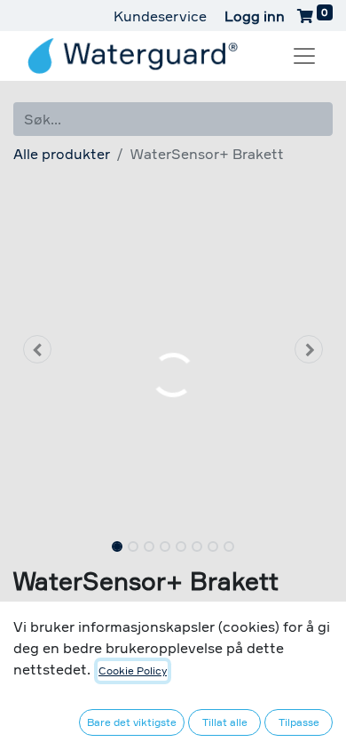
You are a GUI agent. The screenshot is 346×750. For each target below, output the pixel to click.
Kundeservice (160, 16)
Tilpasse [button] (299, 722)
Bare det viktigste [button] (132, 722)
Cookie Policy (132, 670)
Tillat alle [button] (225, 722)
